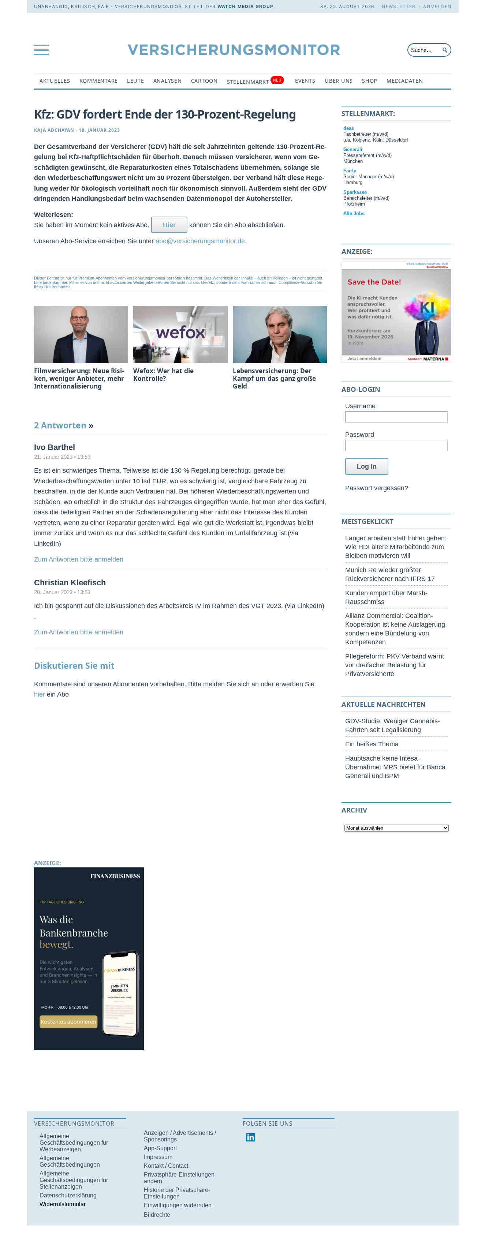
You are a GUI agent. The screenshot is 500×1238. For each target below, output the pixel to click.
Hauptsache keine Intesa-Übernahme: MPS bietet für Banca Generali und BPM (395, 767)
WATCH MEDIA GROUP (245, 6)
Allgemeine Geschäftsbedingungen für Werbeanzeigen (74, 1142)
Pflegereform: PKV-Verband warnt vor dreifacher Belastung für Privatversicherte (394, 665)
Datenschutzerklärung (68, 1195)
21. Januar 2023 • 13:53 (62, 457)
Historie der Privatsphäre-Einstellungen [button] (177, 1193)
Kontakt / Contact (166, 1166)
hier (39, 694)
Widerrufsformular (63, 1204)
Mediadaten (405, 80)
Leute (135, 80)
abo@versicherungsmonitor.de (200, 241)
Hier (169, 225)
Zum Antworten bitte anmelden (78, 559)
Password (359, 434)
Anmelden (437, 6)
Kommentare (98, 80)
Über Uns (339, 80)
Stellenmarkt (254, 81)
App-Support (160, 1148)
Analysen (167, 80)
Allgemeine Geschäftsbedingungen (70, 1161)
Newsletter (398, 6)
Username (360, 406)
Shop (369, 80)
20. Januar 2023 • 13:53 (62, 592)
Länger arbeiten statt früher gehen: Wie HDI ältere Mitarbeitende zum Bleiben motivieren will (396, 546)
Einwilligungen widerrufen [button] (178, 1205)
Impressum (158, 1157)
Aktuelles (55, 80)
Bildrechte (157, 1215)
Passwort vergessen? (376, 488)
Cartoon (204, 80)
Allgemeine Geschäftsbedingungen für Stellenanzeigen (74, 1180)
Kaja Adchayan (54, 130)
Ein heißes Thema (372, 744)
